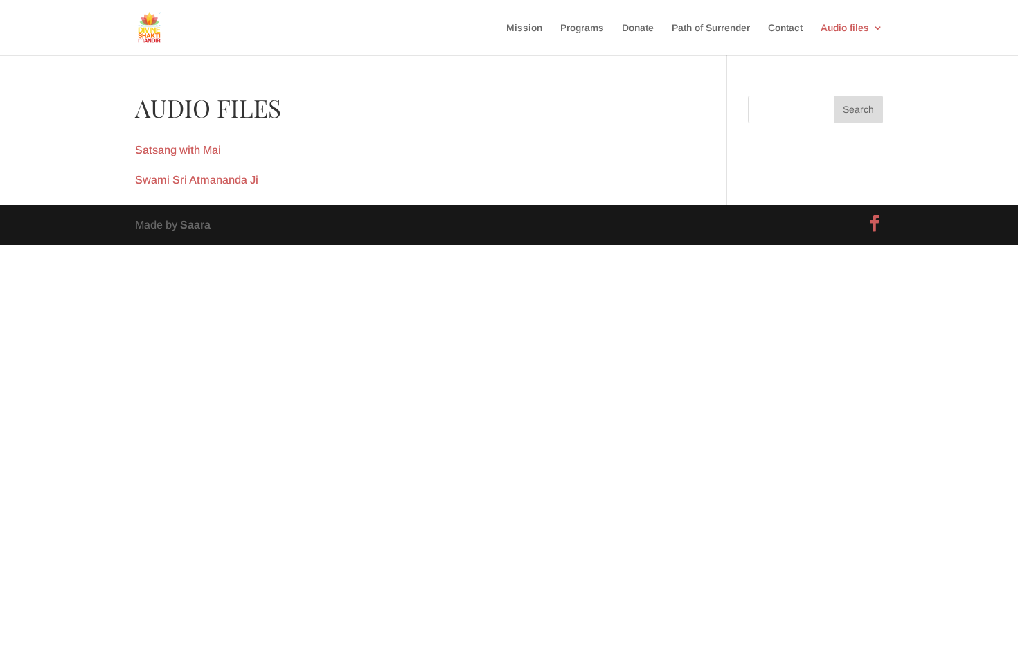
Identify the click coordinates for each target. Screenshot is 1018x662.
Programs (582, 28)
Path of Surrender (711, 28)
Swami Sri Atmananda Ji (196, 180)
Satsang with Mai (178, 150)
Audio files (845, 28)
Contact (785, 28)
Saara (195, 225)
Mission (524, 28)
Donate (638, 28)
